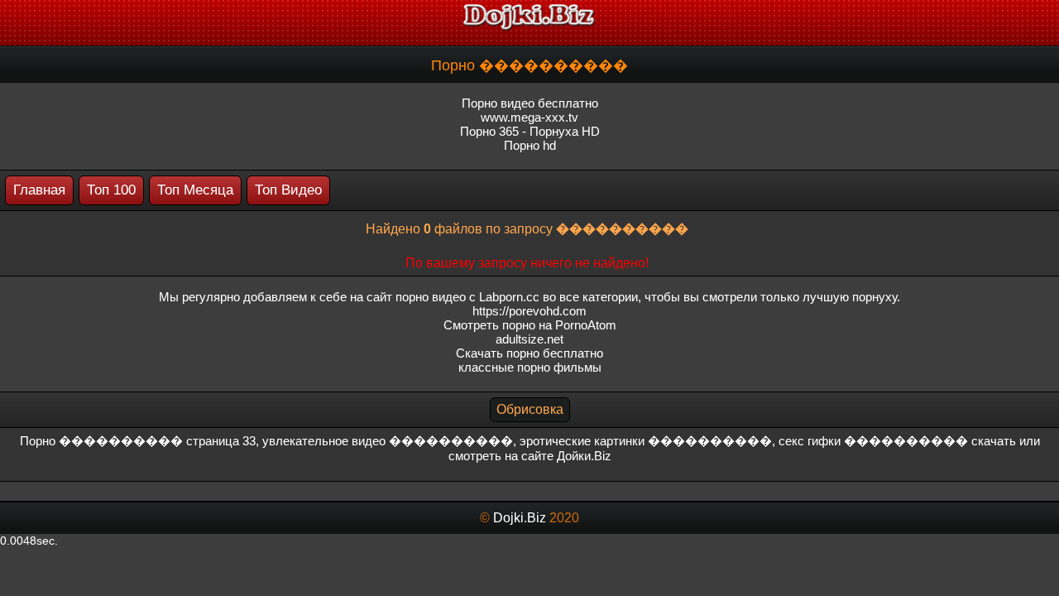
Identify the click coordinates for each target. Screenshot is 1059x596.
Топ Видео (288, 190)
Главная (39, 190)
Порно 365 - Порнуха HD (530, 131)
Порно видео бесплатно (530, 103)
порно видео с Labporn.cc (467, 297)
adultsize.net (529, 339)
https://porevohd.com (529, 311)
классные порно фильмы (529, 367)
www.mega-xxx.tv (529, 117)
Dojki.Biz (519, 518)
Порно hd (530, 145)
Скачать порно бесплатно (529, 353)
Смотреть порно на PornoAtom (529, 325)
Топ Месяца (195, 190)
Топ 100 (111, 190)
